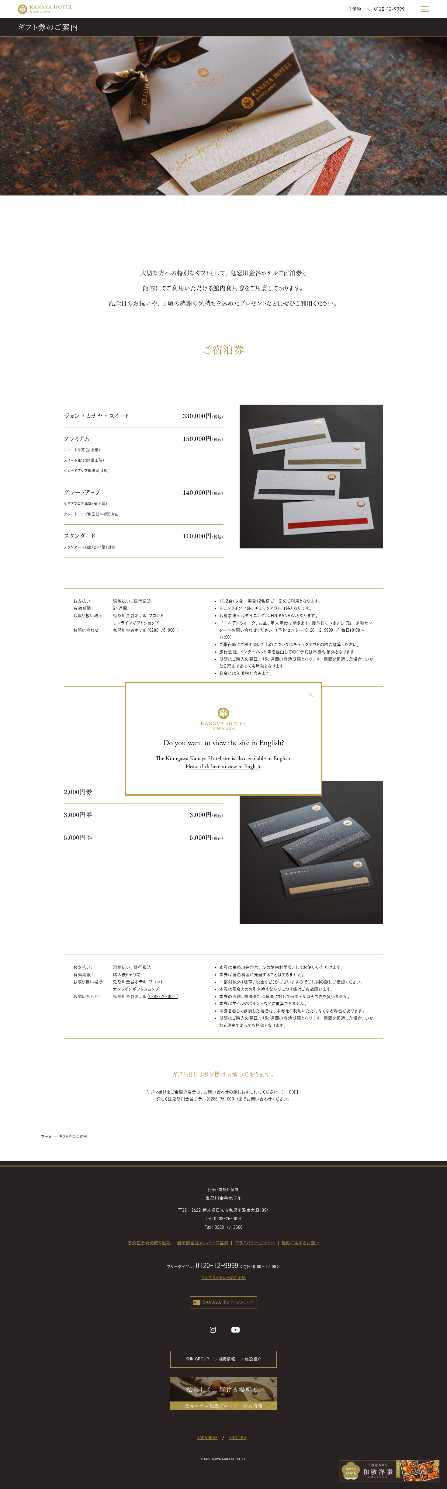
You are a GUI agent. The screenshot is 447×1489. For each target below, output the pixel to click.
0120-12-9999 (319, 630)
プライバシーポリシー (255, 1243)
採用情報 (227, 1359)
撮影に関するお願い (301, 1243)
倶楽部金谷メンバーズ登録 (203, 1243)
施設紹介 (253, 1359)
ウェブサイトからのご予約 (223, 1278)
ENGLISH (237, 1438)
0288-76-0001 (163, 630)
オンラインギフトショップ (136, 623)
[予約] (353, 9)
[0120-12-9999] (385, 9)
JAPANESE (207, 1438)
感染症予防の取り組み (148, 1243)
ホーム (46, 1136)
